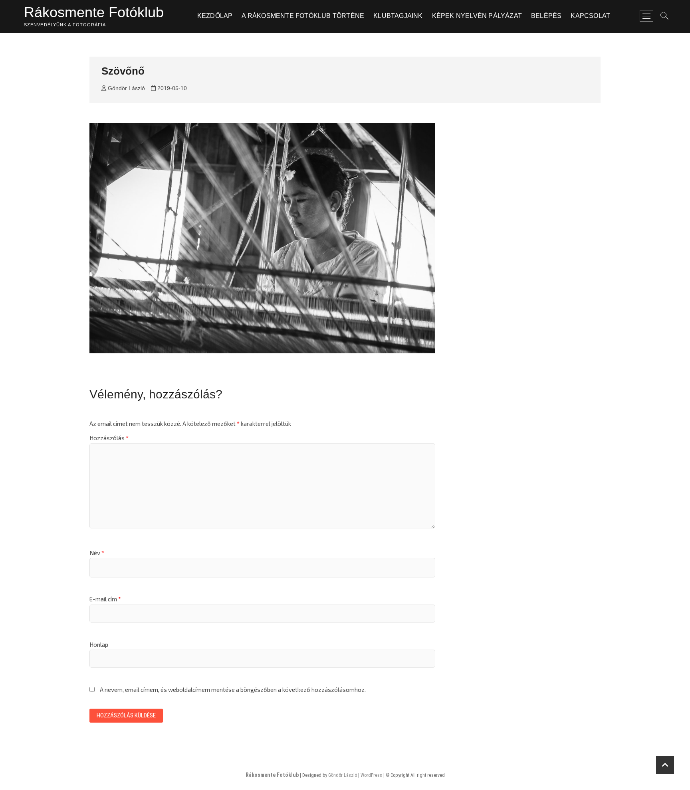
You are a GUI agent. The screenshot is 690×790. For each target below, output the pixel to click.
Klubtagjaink (397, 15)
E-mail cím (105, 599)
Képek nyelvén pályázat (477, 15)
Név (96, 552)
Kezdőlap (215, 15)
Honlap (98, 644)
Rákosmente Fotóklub (94, 12)
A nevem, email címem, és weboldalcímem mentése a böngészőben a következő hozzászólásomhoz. (233, 689)
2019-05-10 (171, 88)
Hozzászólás (109, 437)
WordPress (371, 775)
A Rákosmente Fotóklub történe (303, 15)
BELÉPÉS (546, 15)
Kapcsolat (590, 15)
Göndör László (125, 88)
